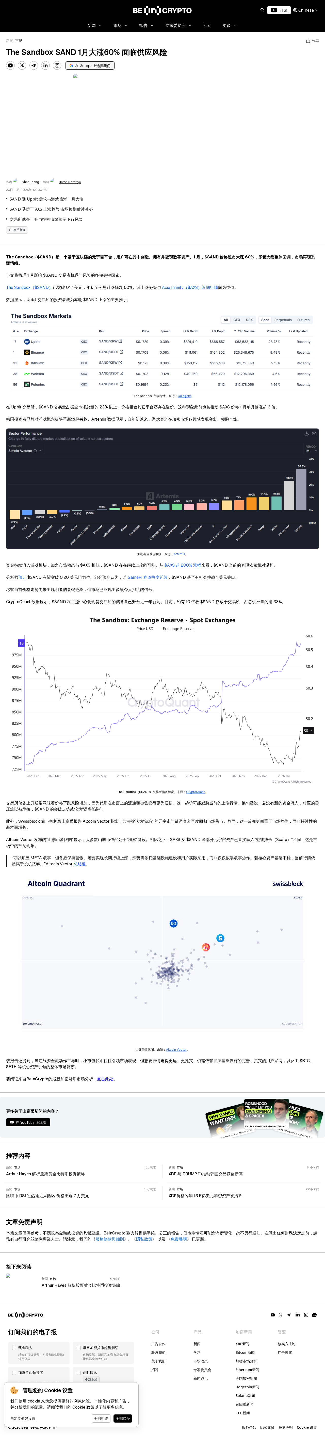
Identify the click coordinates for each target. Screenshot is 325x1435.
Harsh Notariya (70, 182)
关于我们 (158, 1361)
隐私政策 (267, 1427)
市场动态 (200, 1361)
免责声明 (286, 1427)
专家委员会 (202, 1369)
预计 (22, 577)
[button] (39, 1353)
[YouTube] (10, 65)
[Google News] (314, 1314)
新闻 (197, 1343)
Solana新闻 (245, 1395)
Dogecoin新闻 (247, 1386)
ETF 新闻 (243, 1412)
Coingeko (184, 396)
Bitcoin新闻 (245, 1352)
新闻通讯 (200, 1378)
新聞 (9, 40)
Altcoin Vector (176, 1050)
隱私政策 (144, 1239)
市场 (18, 40)
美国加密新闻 (246, 1378)
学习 (197, 1352)
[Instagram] (57, 65)
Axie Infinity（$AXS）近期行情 (190, 287)
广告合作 (158, 1343)
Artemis (179, 554)
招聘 (154, 1369)
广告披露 (285, 1352)
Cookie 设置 (307, 1427)
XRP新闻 (242, 1343)
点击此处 (105, 1079)
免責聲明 (179, 1239)
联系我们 (158, 1352)
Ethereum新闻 (247, 1369)
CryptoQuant (195, 792)
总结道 (80, 864)
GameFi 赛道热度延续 (148, 577)
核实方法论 (287, 1343)
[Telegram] (33, 65)
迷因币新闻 (244, 1404)
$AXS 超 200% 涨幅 (183, 565)
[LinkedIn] (45, 65)
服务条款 (249, 1427)
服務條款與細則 (109, 1239)
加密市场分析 (246, 1361)
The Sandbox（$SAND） (29, 287)
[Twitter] (22, 65)
